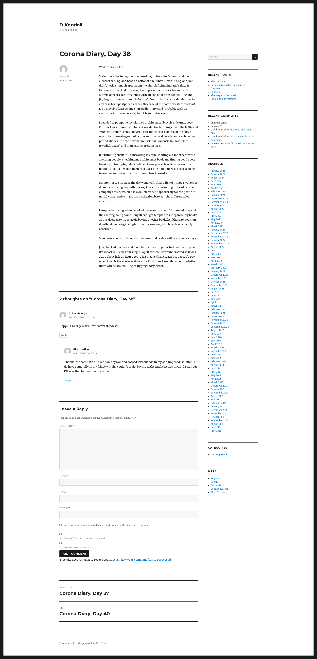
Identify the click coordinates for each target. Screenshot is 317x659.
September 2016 (219, 420)
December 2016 (219, 410)
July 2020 (216, 333)
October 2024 (218, 174)
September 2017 (219, 392)
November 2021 (219, 278)
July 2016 (215, 427)
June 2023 (216, 215)
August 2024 (217, 177)
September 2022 (220, 243)
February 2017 (218, 403)
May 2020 (216, 340)
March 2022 (217, 264)
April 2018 (216, 378)
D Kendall (70, 25)
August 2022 (217, 247)
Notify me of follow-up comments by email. (82, 538)
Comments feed (220, 488)
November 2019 (219, 351)
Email (64, 492)
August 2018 (217, 365)
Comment (66, 426)
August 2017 (217, 396)
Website (64, 508)
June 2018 (216, 372)
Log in (214, 482)
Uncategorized (219, 454)
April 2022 (216, 261)
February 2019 (218, 361)
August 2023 (217, 209)
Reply (64, 335)
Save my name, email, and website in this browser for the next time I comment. (107, 525)
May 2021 (216, 299)
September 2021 (220, 285)
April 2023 (216, 222)
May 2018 (216, 375)
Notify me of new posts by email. (76, 547)
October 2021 (218, 281)
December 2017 (219, 385)
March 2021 (217, 306)
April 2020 (216, 344)
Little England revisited (223, 99)
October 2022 (218, 240)
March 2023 (217, 226)
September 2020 (220, 326)
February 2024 (219, 191)
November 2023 (219, 202)
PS (225, 122)
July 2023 (216, 212)
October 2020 (218, 323)
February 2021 (218, 309)
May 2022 (216, 257)
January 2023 (218, 229)
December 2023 (219, 198)
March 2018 (217, 382)
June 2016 (216, 430)
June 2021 (216, 295)
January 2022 (218, 271)
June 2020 (216, 337)
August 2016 (217, 424)
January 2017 (217, 406)
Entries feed (217, 485)
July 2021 (215, 292)
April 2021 (216, 302)
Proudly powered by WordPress (90, 643)
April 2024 (216, 188)
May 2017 (216, 399)
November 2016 (219, 413)
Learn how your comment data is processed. (141, 559)
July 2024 (216, 181)
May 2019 (216, 358)
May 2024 (216, 184)
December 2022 (219, 233)
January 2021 (218, 313)
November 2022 (219, 236)
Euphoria (216, 92)
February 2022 (219, 268)
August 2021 (217, 288)
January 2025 (218, 170)
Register (215, 478)
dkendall (64, 76)
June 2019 (216, 354)
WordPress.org (219, 492)
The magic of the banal (223, 95)
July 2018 (215, 368)
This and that (218, 81)
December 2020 (219, 316)
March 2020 (217, 347)
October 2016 (218, 417)
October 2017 (217, 389)
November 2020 (219, 320)
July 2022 (216, 250)
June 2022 (216, 254)
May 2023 (216, 219)
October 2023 (218, 205)
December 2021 (219, 274)
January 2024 (218, 195)
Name (64, 475)
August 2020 (217, 330)
